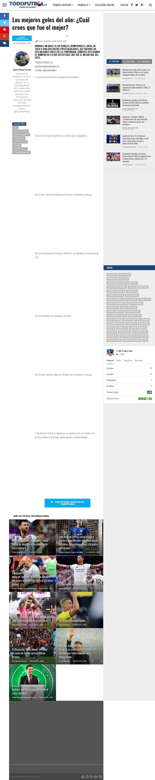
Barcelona (124, 332)
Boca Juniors (141, 320)
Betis (143, 328)
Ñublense (143, 324)
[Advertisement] (129, 35)
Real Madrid (114, 320)
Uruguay (112, 332)
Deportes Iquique (131, 340)
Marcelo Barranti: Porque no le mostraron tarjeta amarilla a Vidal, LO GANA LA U (136, 87)
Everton (134, 328)
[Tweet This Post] (4, 23)
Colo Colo (125, 275)
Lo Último (130, 61)
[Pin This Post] (4, 29)
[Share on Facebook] (4, 16)
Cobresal (131, 324)
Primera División (62, 5)
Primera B (83, 5)
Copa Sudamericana (118, 303)
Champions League (117, 316)
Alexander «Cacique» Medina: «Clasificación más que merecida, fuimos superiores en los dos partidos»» (135, 121)
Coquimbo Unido (116, 324)
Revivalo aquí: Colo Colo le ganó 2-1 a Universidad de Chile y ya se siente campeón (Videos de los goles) (136, 72)
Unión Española (116, 299)
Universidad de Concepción (133, 336)
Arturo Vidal (132, 312)
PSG (145, 340)
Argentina (113, 307)
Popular (115, 61)
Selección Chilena (104, 5)
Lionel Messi (19, 138)
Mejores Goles (20, 142)
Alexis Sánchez (115, 312)
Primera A (113, 336)
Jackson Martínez (21, 135)
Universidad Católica (118, 283)
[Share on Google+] (4, 36)
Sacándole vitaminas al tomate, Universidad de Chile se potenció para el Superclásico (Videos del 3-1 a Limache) (136, 158)
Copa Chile (144, 299)
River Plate (134, 316)
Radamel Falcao (20, 149)
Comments (145, 61)
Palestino (132, 299)
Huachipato (136, 303)
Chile (134, 283)
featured (112, 275)
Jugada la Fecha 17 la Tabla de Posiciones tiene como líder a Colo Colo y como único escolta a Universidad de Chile (135, 140)
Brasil (111, 328)
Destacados (132, 295)
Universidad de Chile (118, 279)
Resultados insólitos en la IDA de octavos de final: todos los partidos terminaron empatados (135, 103)
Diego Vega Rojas (22, 70)
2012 (15, 127)
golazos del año (20, 131)
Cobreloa (122, 328)
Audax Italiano (128, 307)
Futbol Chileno (115, 295)
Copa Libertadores (138, 287)
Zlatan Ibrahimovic (21, 152)
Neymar (17, 145)
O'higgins (127, 320)
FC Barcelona (140, 332)
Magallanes (114, 340)
